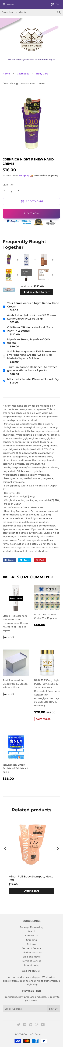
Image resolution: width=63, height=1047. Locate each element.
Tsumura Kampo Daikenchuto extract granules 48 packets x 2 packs (32, 368)
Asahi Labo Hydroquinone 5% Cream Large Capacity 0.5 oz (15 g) (31, 316)
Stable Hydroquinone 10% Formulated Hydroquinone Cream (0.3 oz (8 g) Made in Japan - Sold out (32, 355)
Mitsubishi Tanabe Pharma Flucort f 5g (33, 379)
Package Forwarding (31, 927)
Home (6, 73)
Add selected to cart (37, 292)
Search (32, 931)
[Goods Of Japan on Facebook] (24, 1025)
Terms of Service (31, 948)
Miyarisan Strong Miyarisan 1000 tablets (28, 341)
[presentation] (5, 848)
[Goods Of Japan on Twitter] (18, 1025)
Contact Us (31, 935)
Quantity (8, 184)
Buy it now (31, 213)
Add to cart (31, 890)
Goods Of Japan (32, 1034)
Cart (57, 4)
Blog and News (32, 956)
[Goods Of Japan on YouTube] (43, 1025)
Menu (10, 4)
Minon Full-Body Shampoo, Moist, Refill (31, 878)
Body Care (42, 73)
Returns (31, 944)
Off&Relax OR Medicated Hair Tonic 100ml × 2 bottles (30, 329)
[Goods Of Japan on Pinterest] (31, 1025)
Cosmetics (23, 73)
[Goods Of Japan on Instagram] (36, 1025)
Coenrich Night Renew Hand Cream (33, 304)
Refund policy (31, 965)
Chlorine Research (31, 952)
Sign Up (53, 1008)
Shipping (24, 175)
